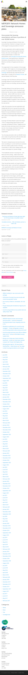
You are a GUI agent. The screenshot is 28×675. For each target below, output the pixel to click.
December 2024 (6, 399)
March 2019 (6, 547)
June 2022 (5, 469)
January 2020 (6, 523)
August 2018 (6, 563)
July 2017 (5, 593)
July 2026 (5, 355)
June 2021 (5, 497)
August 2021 (6, 493)
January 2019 (6, 551)
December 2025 (6, 371)
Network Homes (20, 74)
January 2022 (6, 481)
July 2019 (5, 537)
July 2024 (5, 411)
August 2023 (6, 437)
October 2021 (6, 488)
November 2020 (7, 511)
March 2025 (6, 392)
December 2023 (6, 427)
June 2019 (5, 540)
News (4, 610)
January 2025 (6, 397)
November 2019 (7, 528)
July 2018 (5, 565)
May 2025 (5, 387)
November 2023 (7, 430)
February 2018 (6, 577)
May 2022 (5, 472)
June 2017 (5, 596)
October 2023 (6, 432)
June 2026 (5, 357)
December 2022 (6, 455)
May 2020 (5, 518)
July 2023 (5, 439)
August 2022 (6, 465)
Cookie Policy (21, 672)
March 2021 (6, 504)
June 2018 (5, 568)
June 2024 (5, 413)
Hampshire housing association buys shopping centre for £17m (14, 322)
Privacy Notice (14, 672)
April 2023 (5, 446)
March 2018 (6, 575)
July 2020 (5, 516)
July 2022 (5, 467)
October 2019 (6, 530)
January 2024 (6, 425)
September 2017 (7, 589)
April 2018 (5, 572)
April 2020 (5, 521)
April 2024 (5, 418)
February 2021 (6, 507)
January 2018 (6, 579)
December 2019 (6, 525)
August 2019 (6, 535)
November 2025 (7, 373)
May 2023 (5, 444)
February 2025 (6, 394)
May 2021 (5, 500)
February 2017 (6, 600)
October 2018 (6, 558)
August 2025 (6, 380)
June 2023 (5, 441)
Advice (4, 607)
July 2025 (5, 383)
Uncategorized (6, 614)
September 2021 (7, 490)
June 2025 (5, 385)
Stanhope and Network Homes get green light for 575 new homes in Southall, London (13, 217)
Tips (4, 612)
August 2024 (6, 408)
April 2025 (5, 390)
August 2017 (6, 591)
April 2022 (5, 474)
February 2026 (6, 366)
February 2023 (6, 451)
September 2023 (7, 434)
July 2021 (5, 495)
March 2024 (6, 420)
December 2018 (6, 554)
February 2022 (6, 479)
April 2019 (5, 544)
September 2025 (7, 378)
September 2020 (7, 514)
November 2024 (7, 401)
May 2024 (5, 415)
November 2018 (7, 556)
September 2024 (7, 406)
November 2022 (7, 458)
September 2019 (7, 532)
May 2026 (5, 359)
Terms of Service (9, 272)
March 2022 (6, 476)
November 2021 (7, 486)
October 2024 (6, 404)
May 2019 (5, 542)
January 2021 (6, 509)
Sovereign (4, 72)
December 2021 (6, 483)
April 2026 (5, 362)
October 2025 (6, 376)
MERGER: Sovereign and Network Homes (11, 227)
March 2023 (6, 448)
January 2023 (6, 453)
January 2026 (6, 369)
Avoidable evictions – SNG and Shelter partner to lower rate (14, 222)
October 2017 (6, 586)
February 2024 (6, 423)
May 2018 (5, 570)
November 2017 (7, 584)
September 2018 (7, 561)
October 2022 (6, 460)
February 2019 (6, 549)
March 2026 (6, 364)
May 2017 (5, 598)
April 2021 (5, 502)
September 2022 (7, 462)
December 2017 (6, 582)
